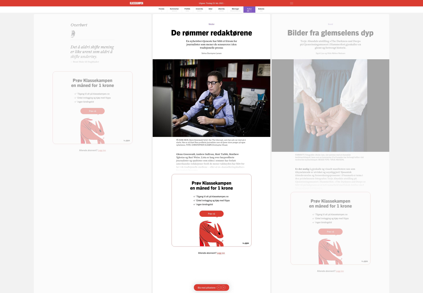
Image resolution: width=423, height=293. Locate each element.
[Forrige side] (219, 287)
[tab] (161, 9)
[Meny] (291, 3)
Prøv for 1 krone (278, 3)
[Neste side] (223, 287)
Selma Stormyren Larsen (212, 53)
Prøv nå (211, 213)
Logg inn (221, 252)
